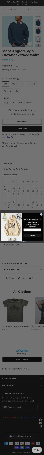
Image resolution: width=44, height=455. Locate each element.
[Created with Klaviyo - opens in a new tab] (22, 241)
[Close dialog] (41, 214)
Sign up (32, 235)
